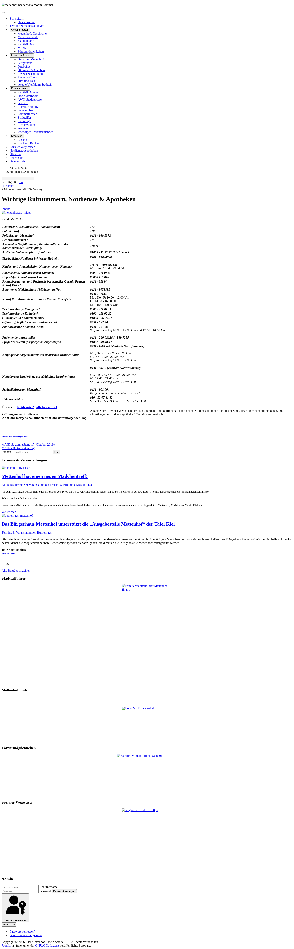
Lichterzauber (26, 124)
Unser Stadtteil (19, 29)
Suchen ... (8, 452)
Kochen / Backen (29, 143)
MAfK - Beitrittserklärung (18, 448)
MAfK (22, 48)
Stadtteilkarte (26, 40)
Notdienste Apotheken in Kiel (37, 407)
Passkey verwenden (15, 920)
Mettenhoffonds (28, 77)
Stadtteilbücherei (28, 92)
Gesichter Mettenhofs (31, 59)
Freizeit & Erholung (30, 73)
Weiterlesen (9, 512)
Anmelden (9, 924)
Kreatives (16, 135)
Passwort (45, 891)
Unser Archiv (26, 22)
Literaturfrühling (28, 106)
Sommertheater (27, 114)
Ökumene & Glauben (31, 70)
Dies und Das (84, 484)
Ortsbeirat (24, 66)
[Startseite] (22, 19)
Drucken (8, 185)
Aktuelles (8, 484)
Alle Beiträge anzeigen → (18, 570)
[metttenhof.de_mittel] (16, 212)
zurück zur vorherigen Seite (15, 436)
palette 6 (23, 103)
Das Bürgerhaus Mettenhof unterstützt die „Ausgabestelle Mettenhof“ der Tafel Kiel (88, 524)
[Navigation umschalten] (3, 12)
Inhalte (6, 209)
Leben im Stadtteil (21, 55)
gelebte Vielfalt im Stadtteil (35, 84)
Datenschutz (17, 161)
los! (56, 452)
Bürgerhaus (25, 63)
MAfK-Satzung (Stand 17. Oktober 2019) (28, 444)
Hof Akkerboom (28, 96)
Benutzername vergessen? (26, 935)
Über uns (15, 154)
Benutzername (48, 887)
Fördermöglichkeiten (31, 51)
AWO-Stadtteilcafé (30, 99)
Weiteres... (24, 128)
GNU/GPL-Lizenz (47, 945)
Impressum (16, 157)
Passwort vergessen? (23, 931)
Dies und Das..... (28, 81)
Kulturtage (24, 121)
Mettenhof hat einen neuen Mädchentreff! (45, 476)
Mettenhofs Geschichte (32, 33)
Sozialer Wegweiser (22, 147)
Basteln (22, 139)
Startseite (15, 18)
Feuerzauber (25, 110)
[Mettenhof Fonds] (147, 724)
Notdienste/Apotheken (24, 150)
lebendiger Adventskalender (35, 132)
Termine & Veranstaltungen (27, 25)
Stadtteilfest (25, 117)
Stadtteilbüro (26, 44)
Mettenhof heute (28, 37)
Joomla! (7, 945)
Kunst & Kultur (19, 88)
